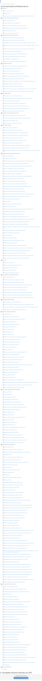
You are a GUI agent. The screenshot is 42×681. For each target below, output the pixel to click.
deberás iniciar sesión (24, 676)
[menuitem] (0, 2)
